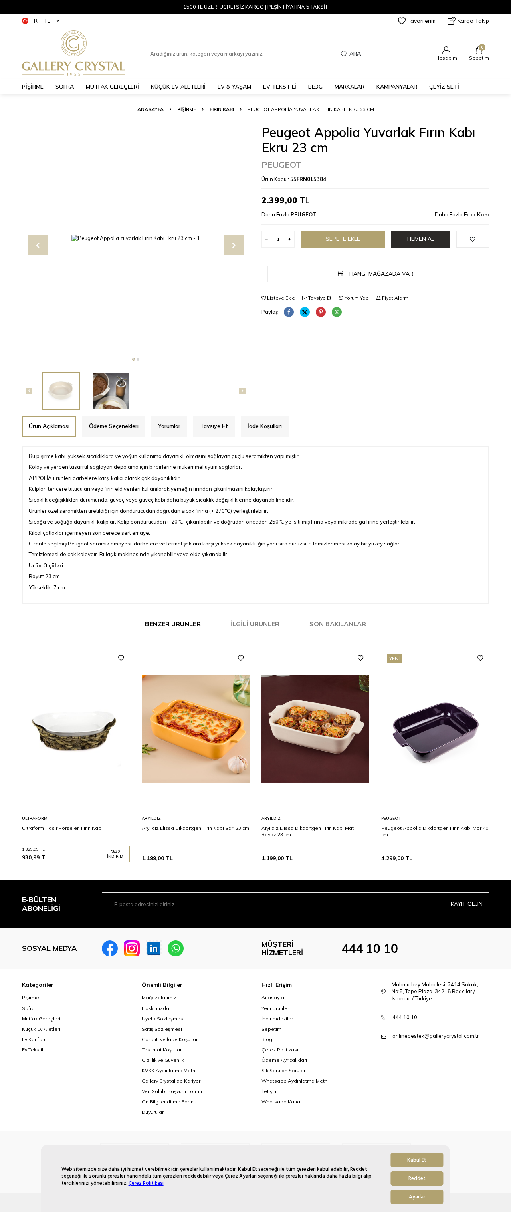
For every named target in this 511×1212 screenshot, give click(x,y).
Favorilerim (422, 20)
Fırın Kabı (222, 109)
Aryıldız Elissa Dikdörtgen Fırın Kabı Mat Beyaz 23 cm (307, 831)
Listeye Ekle (280, 298)
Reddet (417, 1178)
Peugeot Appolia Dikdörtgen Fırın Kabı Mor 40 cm (434, 831)
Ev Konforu (34, 1039)
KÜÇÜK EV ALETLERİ (178, 86)
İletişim (269, 1091)
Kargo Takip (473, 20)
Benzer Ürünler (173, 624)
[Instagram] (132, 948)
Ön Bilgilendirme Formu (169, 1102)
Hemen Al (420, 238)
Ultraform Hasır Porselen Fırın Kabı (62, 828)
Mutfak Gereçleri (41, 1019)
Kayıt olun (467, 903)
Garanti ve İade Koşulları (170, 1039)
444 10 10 (369, 948)
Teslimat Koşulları (162, 1050)
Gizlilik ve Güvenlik (163, 1060)
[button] (133, 359)
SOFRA (64, 86)
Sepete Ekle (343, 238)
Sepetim (271, 1029)
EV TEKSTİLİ (279, 86)
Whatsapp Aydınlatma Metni (295, 1081)
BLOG (315, 86)
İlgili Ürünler (255, 624)
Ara (355, 53)
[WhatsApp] (176, 948)
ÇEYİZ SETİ (444, 86)
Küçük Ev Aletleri (41, 1029)
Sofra (28, 1008)
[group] (136, 238)
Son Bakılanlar (337, 624)
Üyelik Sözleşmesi (163, 1019)
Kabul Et (416, 1160)
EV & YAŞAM (234, 86)
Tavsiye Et (319, 298)
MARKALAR (349, 86)
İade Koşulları (265, 426)
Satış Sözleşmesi (162, 1029)
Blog (266, 1039)
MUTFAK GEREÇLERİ (112, 86)
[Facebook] (110, 948)
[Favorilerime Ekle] (121, 658)
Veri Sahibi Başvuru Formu (172, 1091)
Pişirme (30, 997)
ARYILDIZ (151, 818)
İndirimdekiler (277, 1019)
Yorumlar (169, 426)
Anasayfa (150, 109)
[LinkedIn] (154, 948)
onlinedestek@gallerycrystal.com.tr (435, 1036)
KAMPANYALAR (396, 86)
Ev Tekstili (33, 1050)
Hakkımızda (155, 1008)
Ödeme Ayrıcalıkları (284, 1060)
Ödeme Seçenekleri (114, 426)
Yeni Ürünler (275, 1008)
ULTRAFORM (35, 818)
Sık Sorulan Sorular (283, 1070)
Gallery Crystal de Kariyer (171, 1081)
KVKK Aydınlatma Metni (169, 1070)
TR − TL (40, 20)
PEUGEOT (281, 164)
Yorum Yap (356, 298)
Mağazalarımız (159, 997)
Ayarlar (417, 1196)
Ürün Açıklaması (49, 426)
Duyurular (153, 1112)
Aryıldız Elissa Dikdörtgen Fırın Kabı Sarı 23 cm (195, 828)
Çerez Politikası (146, 1183)
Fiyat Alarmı (395, 298)
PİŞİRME (33, 86)
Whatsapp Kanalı (282, 1102)
